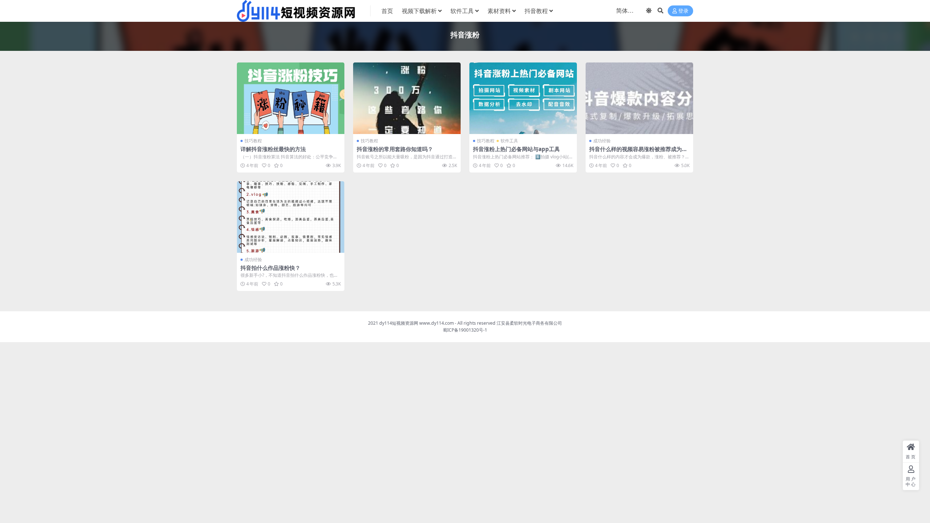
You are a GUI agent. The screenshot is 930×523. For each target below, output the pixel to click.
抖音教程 (536, 11)
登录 (683, 11)
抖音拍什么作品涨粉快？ (270, 267)
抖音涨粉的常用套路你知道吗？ (395, 149)
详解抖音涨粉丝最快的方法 (273, 149)
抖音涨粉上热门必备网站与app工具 (516, 149)
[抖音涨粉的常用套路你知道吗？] (407, 98)
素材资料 (499, 11)
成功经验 (602, 141)
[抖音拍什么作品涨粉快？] (290, 217)
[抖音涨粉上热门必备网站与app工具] (523, 98)
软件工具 (462, 11)
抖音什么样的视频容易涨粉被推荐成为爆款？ (638, 152)
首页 (387, 11)
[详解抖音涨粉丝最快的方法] (290, 98)
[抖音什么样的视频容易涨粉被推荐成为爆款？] (639, 98)
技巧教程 (253, 141)
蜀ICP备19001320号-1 (465, 330)
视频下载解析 (419, 11)
